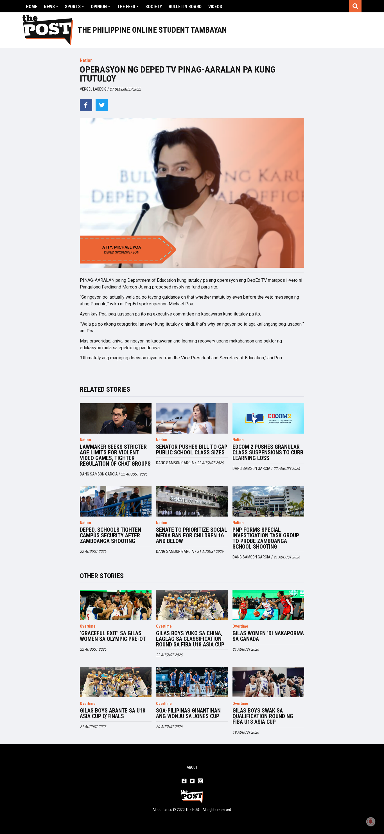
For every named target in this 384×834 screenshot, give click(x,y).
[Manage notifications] (370, 821)
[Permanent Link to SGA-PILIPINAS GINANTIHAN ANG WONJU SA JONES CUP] (192, 682)
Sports (73, 6)
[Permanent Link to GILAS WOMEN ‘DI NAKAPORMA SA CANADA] (268, 605)
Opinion (99, 6)
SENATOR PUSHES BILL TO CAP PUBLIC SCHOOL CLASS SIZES (191, 449)
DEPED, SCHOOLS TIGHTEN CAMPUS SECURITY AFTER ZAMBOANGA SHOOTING (110, 535)
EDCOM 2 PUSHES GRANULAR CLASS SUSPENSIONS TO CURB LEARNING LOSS (267, 452)
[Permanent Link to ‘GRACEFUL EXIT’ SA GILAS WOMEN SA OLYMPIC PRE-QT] (116, 605)
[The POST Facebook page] (184, 781)
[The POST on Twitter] (192, 781)
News (49, 6)
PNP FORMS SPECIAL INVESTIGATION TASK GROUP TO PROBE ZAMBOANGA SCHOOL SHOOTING (265, 538)
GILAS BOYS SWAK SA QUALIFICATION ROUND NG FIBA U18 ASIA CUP (262, 716)
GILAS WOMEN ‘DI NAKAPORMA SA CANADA (268, 636)
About (192, 767)
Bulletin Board (185, 6)
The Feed (126, 6)
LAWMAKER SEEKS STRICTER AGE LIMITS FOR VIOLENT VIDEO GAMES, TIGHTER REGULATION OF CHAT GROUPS (115, 455)
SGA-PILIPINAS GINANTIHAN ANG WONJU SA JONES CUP (188, 713)
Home (31, 6)
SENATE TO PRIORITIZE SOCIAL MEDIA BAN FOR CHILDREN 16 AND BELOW (191, 535)
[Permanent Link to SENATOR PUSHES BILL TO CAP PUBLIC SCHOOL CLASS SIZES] (192, 418)
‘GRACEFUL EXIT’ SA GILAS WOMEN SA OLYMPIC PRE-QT (113, 636)
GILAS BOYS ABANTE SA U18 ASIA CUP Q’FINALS (112, 713)
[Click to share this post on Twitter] (102, 105)
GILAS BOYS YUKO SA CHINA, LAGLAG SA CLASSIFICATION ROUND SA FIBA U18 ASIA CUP (190, 638)
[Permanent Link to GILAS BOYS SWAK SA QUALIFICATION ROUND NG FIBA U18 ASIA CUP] (268, 682)
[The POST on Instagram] (200, 781)
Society (153, 6)
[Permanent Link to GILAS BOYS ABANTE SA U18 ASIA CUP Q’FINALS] (116, 682)
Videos (215, 6)
